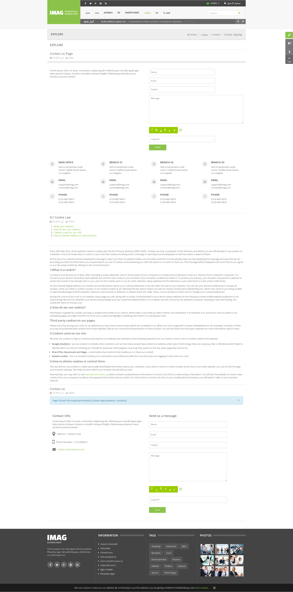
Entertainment (159, 559)
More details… (202, 587)
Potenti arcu (106, 552)
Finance (176, 559)
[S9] (236, 571)
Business (156, 552)
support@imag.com (68, 184)
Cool (168, 552)
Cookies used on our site (67, 232)
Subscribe (105, 548)
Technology (170, 572)
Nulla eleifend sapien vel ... (114, 21)
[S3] (236, 549)
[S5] (222, 560)
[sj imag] (64, 13)
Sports (155, 572)
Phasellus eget (107, 573)
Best (184, 546)
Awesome (171, 546)
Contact (216, 34)
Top (289, 61)
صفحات (204, 34)
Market (155, 566)
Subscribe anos (108, 565)
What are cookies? (64, 226)
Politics (168, 566)
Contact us (57, 389)
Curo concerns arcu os (111, 561)
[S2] (222, 549)
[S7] (207, 571)
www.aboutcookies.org (97, 374)
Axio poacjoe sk (108, 556)
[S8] (222, 571)
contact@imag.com (68, 187)
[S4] (207, 560)
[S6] (236, 560)
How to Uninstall (108, 544)
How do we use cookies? (67, 229)
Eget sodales (106, 569)
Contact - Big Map (233, 34)
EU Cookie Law (60, 217)
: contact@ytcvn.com (74, 449)
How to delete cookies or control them (75, 235)
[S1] (207, 549)
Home (193, 34)
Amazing (156, 546)
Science (181, 566)
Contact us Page (61, 54)
